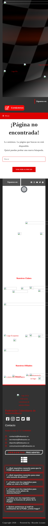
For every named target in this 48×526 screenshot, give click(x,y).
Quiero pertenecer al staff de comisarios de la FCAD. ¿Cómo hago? (23, 508)
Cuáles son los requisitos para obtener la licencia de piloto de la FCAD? (21, 500)
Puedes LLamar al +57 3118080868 (18, 431)
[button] (24, 469)
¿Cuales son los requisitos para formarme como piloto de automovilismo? (21, 491)
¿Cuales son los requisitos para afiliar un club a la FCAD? (21, 483)
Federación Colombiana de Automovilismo (20, 412)
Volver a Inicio (24, 169)
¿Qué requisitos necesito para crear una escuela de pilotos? (23, 476)
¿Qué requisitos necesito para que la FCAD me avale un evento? (24, 469)
